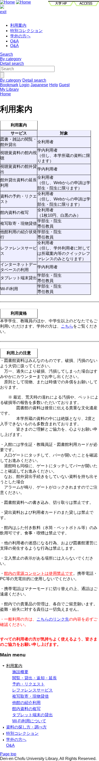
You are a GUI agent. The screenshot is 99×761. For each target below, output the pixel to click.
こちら (67, 326)
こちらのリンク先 (53, 619)
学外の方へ (20, 36)
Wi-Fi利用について (29, 721)
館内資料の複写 (26, 709)
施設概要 (20, 672)
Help (53, 85)
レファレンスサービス (32, 690)
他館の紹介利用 (26, 702)
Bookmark (9, 85)
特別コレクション (26, 30)
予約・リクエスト (28, 684)
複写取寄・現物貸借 (30, 696)
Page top (8, 754)
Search (6, 54)
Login (24, 85)
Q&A (14, 41)
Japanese (39, 85)
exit (3, 12)
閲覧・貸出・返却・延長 (34, 678)
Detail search (12, 63)
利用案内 (18, 25)
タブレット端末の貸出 (32, 715)
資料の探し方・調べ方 (26, 727)
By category (10, 59)
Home (5, 94)
